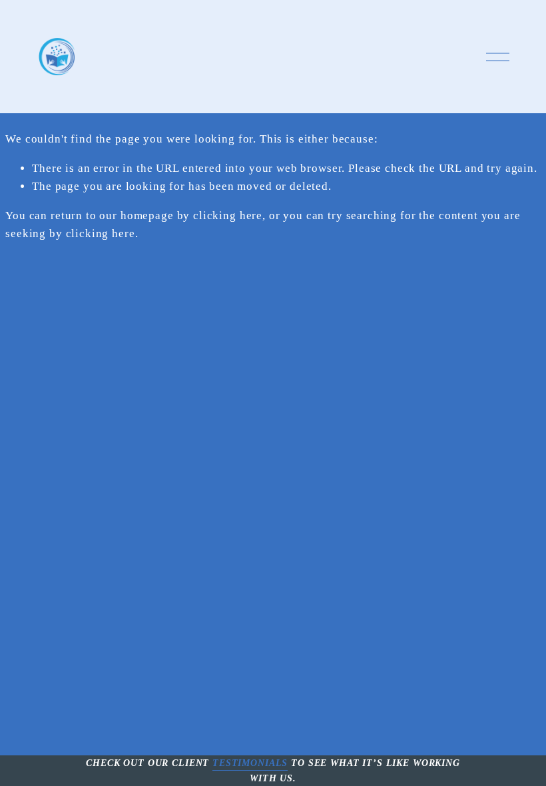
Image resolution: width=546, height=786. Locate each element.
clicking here (227, 215)
